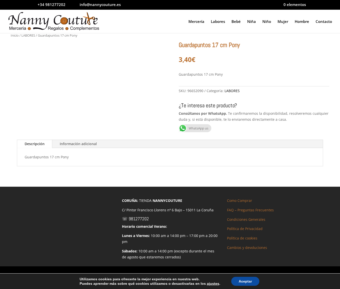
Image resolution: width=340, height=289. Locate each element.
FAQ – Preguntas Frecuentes (250, 210)
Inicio (15, 35)
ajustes (213, 284)
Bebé (236, 22)
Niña (251, 22)
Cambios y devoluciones (247, 247)
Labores (218, 22)
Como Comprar (239, 200)
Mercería (196, 22)
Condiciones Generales (246, 219)
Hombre (302, 22)
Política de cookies (242, 238)
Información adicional (78, 143)
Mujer (283, 22)
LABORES (28, 35)
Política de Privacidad (245, 228)
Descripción (35, 143)
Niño (266, 22)
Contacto (324, 22)
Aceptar (245, 281)
